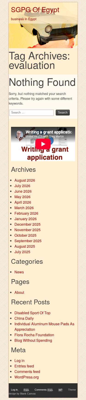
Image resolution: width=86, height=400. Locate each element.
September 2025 (28, 240)
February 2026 (26, 213)
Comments (44, 389)
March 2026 (24, 207)
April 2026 (22, 202)
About (19, 292)
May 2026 (22, 196)
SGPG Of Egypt (35, 9)
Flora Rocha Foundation (34, 334)
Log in (19, 360)
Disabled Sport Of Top (32, 312)
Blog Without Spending (33, 340)
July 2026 (22, 185)
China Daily (24, 318)
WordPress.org (26, 377)
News (19, 272)
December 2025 (27, 224)
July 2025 (22, 251)
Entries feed (24, 366)
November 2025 (27, 229)
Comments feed (27, 371)
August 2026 (24, 180)
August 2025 (24, 246)
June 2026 (23, 191)
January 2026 (25, 218)
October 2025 (25, 235)
